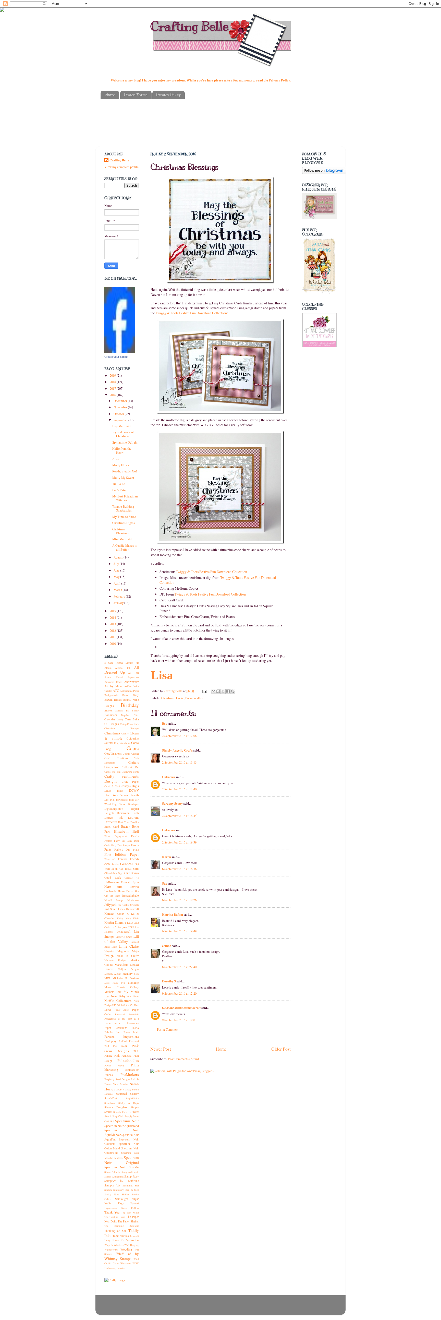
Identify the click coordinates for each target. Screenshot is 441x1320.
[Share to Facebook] (227, 691)
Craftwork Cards (130, 772)
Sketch (107, 1116)
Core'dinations (112, 753)
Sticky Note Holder (116, 1194)
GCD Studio (111, 864)
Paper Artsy (122, 1010)
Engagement (121, 836)
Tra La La (118, 484)
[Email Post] (204, 691)
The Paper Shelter (128, 1221)
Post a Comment (167, 1029)
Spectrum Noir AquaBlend (121, 1126)
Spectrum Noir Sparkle (121, 1167)
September (121, 420)
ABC (115, 459)
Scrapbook (109, 1103)
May (117, 577)
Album (108, 668)
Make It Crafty (128, 956)
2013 (113, 624)
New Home (133, 996)
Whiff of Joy (127, 1254)
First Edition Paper (121, 854)
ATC (116, 690)
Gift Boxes (125, 869)
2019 (113, 375)
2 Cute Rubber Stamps (118, 662)
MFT (107, 978)
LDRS (131, 927)
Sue (165, 883)
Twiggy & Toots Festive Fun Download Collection (191, 313)
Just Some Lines (114, 909)
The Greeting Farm (114, 1217)
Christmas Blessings (120, 531)
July (117, 564)
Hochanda (110, 891)
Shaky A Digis (128, 1103)
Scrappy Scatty (172, 803)
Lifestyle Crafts (124, 936)
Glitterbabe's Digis (114, 873)
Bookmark (110, 715)
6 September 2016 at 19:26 (179, 900)
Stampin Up (112, 1185)
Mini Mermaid (121, 539)
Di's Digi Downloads (116, 799)
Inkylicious (133, 900)
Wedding (126, 1249)
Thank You (111, 1212)
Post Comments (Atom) (183, 1059)
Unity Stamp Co (114, 1240)
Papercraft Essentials (127, 1014)
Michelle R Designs (126, 978)
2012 (113, 630)
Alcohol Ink (122, 668)
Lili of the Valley (121, 939)
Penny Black (131, 1032)
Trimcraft (134, 1236)
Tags (121, 1203)
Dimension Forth (128, 813)
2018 (113, 382)
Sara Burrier (120, 1084)
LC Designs (119, 927)
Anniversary (131, 682)
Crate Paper (130, 781)
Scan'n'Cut (110, 1098)
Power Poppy (114, 1065)
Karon (166, 856)
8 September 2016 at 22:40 (179, 967)
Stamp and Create (130, 1172)
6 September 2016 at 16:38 (179, 869)
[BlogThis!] (218, 691)
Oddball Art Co (125, 1005)
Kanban (109, 913)
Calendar (109, 719)
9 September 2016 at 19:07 (179, 1020)
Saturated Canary (127, 1094)
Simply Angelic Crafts (177, 750)
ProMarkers (129, 1074)
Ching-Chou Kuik (129, 724)
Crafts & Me (130, 767)
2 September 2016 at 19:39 (179, 842)
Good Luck (112, 877)
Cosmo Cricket (131, 753)
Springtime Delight (125, 442)
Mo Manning (130, 982)
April (117, 583)
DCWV (134, 790)
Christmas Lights (123, 523)
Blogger (244, 1307)
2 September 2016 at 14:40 (179, 789)
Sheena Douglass (115, 1107)
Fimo (136, 849)
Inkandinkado (130, 895)
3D (137, 662)
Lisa (162, 675)
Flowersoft (109, 859)
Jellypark (110, 904)
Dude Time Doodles (128, 822)
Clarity (125, 733)
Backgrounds (111, 695)
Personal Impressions (121, 1036)
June (117, 570)
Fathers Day (122, 849)
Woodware (125, 1263)
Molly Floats (120, 465)
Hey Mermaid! (121, 426)
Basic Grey (130, 695)
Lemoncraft (123, 931)
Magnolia (123, 951)
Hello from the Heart (121, 450)
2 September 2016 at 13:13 (179, 762)
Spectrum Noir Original (121, 1160)
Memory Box (130, 974)
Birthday (130, 704)
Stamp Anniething (114, 1176)
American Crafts (113, 682)
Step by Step (132, 1190)
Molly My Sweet (123, 477)
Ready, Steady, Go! (124, 471)
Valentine (132, 1240)
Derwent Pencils (129, 795)
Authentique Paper (129, 691)
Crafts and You (112, 772)
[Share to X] (223, 691)
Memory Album (112, 974)
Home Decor (126, 891)
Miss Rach (111, 982)
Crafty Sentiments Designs (121, 779)
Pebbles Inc (112, 1032)
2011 (113, 637)
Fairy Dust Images (120, 845)
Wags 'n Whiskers (114, 1245)
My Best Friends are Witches (125, 498)
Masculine (121, 964)
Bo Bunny (132, 710)
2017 (113, 388)
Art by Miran (113, 686)
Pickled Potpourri (129, 1041)
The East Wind (130, 1212)
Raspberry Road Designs (117, 1079)
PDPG (135, 1028)
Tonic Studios (121, 1236)
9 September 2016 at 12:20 (179, 993)
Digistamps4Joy (113, 809)
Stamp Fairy (131, 1176)
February (120, 596)
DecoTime (111, 795)
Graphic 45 (132, 877)
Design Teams (136, 94)
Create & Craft (112, 786)
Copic (180, 698)
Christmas (168, 698)
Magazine (109, 951)
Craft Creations (116, 758)
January (119, 603)
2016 (113, 395)
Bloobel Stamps (113, 710)
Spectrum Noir (127, 1120)
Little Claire (129, 946)
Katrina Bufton (172, 914)
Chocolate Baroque (121, 728)
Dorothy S (169, 981)
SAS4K (120, 1089)
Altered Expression (127, 677)
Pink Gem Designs (121, 1048)
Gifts (136, 869)
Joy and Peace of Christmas (123, 434)
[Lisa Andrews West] (119, 352)
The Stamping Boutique (121, 1226)
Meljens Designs (128, 969)
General (126, 863)
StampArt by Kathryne (121, 1181)
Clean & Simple (121, 735)
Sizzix (135, 1112)
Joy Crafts (123, 905)
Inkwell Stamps (114, 900)
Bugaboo (125, 715)
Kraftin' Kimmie (115, 922)
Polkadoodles (194, 698)
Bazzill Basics (112, 699)
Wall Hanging (131, 1245)
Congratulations (122, 743)
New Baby (118, 996)
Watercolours (111, 1249)
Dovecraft (110, 822)
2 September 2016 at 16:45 (179, 816)
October (119, 414)
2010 (113, 643)
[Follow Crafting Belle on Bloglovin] (324, 173)
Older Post (281, 1049)
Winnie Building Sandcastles (123, 508)
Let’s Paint (119, 490)
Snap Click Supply (122, 1116)
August (119, 557)
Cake (136, 715)
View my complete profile (121, 167)
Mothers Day (112, 992)
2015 (113, 611)
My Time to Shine (124, 517)
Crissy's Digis (130, 786)
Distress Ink (113, 817)
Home (110, 94)
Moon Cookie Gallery (121, 987)
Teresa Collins (130, 1208)
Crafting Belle (189, 26)
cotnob (166, 945)
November (121, 407)
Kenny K (123, 913)
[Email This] (213, 691)
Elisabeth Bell (126, 831)
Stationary (118, 1190)
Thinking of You (115, 1231)
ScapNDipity (132, 1098)
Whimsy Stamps (117, 1258)
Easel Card (111, 826)
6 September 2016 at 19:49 (179, 931)
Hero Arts (113, 886)
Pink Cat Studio (116, 1046)
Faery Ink (119, 840)
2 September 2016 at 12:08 (179, 736)
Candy (120, 719)
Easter (125, 826)
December (121, 401)
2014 (113, 617)
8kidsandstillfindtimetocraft (181, 1007)
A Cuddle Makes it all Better (124, 547)
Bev (164, 723)
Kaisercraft (132, 909)
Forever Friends (128, 859)
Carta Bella (132, 719)
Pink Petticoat (123, 1055)
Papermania (112, 1023)
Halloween (111, 882)
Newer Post (160, 1049)
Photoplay (110, 1041)
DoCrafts (133, 817)
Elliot (107, 836)
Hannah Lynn (130, 882)
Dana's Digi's (113, 790)
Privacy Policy (168, 94)
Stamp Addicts (112, 1172)
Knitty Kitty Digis (128, 918)
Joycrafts (134, 905)
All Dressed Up (121, 670)
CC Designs (111, 724)
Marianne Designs (115, 960)
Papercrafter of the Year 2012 (121, 1018)
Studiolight (121, 1199)
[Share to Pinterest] (232, 691)
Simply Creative (121, 1112)
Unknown (168, 777)
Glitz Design (131, 873)
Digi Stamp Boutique (125, 804)
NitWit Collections (117, 1000)
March (118, 590)
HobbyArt (134, 886)
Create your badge (116, 356)
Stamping (127, 1185)
